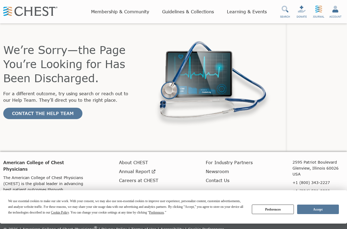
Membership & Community (120, 11)
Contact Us (217, 180)
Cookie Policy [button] (60, 212)
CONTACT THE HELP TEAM (43, 113)
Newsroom (217, 171)
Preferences (273, 209)
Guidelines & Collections (188, 11)
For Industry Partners (229, 162)
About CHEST (133, 162)
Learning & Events (247, 11)
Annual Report (135, 171)
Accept (318, 209)
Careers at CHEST (138, 180)
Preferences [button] (156, 212)
